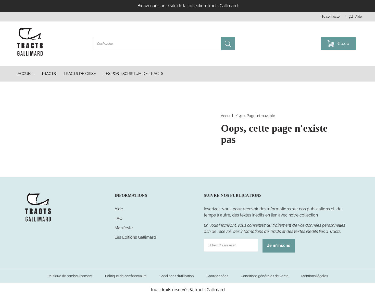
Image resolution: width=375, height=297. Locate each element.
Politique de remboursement (69, 276)
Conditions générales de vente (265, 276)
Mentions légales (314, 276)
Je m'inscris (278, 245)
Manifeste (124, 227)
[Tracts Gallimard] (38, 221)
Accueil (227, 116)
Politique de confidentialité (126, 276)
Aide (119, 209)
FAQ (118, 218)
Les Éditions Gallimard (135, 237)
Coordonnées (217, 276)
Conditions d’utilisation (176, 276)
